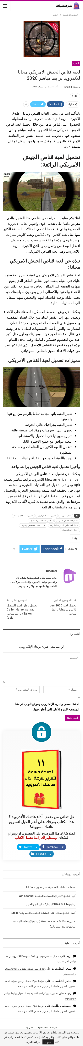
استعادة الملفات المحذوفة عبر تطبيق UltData (51, 887)
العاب (76, 63)
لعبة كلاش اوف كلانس (51, 234)
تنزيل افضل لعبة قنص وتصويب (33, 525)
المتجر (20, 218)
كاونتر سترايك (16, 234)
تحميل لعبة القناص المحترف (41, 520)
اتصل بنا (29, 1027)
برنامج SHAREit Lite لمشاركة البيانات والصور (51, 904)
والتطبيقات (59, 507)
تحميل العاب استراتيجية (46, 516)
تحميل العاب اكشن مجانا (23, 516)
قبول (48, 1042)
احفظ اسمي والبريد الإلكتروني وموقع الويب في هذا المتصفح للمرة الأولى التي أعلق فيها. (47, 706)
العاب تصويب (65, 516)
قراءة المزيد (33, 1042)
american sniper (66, 479)
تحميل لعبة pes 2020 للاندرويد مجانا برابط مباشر (63, 609)
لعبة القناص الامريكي (70, 530)
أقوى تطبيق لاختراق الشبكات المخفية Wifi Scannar (47, 895)
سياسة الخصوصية (48, 1027)
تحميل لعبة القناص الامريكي (67, 520)
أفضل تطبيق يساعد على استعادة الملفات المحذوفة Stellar (43, 912)
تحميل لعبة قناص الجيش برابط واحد (64, 525)
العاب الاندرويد (18, 223)
